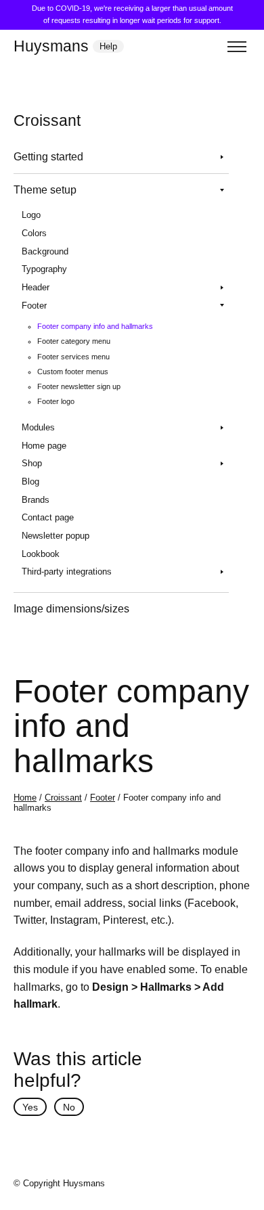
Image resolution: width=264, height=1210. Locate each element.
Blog (30, 481)
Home (25, 797)
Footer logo (55, 401)
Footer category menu (73, 341)
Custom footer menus (72, 371)
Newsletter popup (55, 536)
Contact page (48, 517)
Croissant (63, 797)
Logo (31, 215)
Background (45, 251)
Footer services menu (73, 357)
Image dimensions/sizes (71, 608)
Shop (32, 463)
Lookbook (41, 554)
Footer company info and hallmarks (95, 326)
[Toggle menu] (236, 46)
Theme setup (45, 190)
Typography (44, 269)
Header (35, 287)
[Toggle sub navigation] (222, 157)
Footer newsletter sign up (78, 386)
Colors (34, 233)
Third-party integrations (67, 571)
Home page (44, 446)
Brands (35, 500)
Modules (38, 427)
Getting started (48, 156)
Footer (34, 305)
